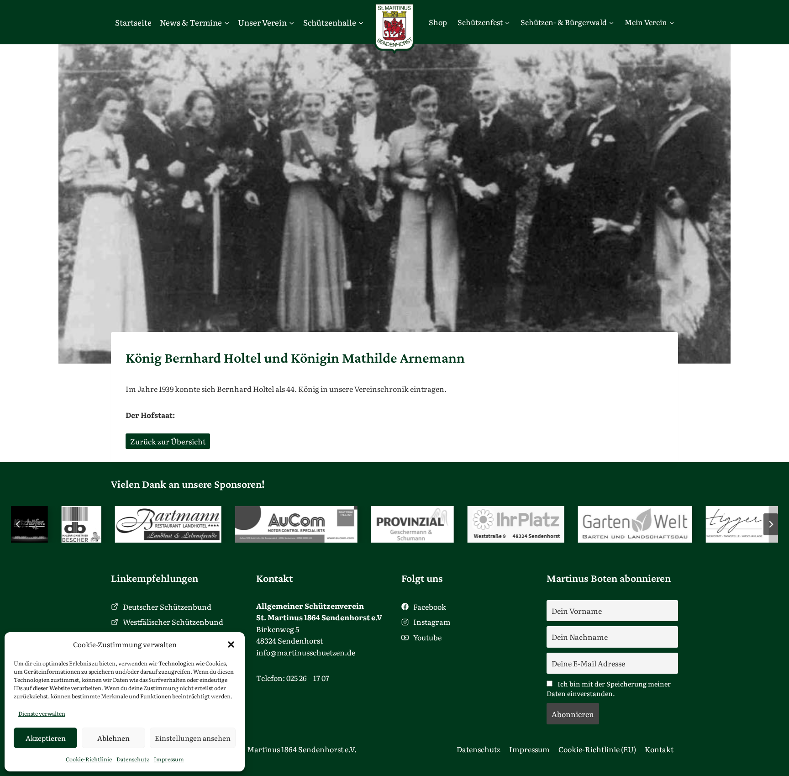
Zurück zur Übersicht (167, 441)
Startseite (133, 22)
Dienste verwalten (41, 713)
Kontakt (659, 749)
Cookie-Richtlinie (89, 759)
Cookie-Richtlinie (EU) (597, 749)
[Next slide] (770, 524)
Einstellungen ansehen (193, 738)
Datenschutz (132, 759)
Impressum (169, 759)
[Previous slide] (18, 524)
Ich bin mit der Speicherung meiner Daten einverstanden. (609, 688)
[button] (231, 644)
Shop (438, 21)
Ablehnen (113, 738)
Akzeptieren (46, 738)
